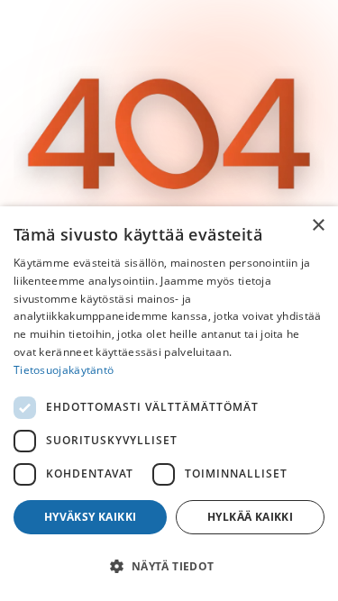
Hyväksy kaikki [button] (90, 516)
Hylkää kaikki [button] (250, 516)
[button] (169, 566)
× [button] (317, 225)
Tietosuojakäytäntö (64, 370)
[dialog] (169, 403)
